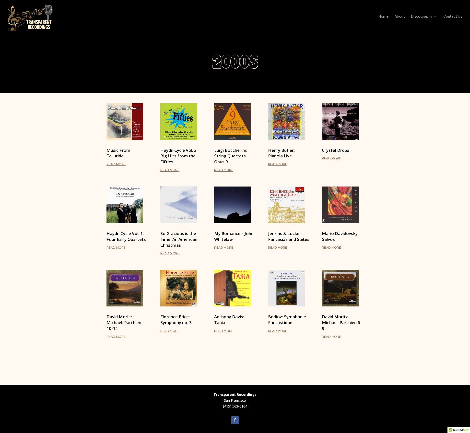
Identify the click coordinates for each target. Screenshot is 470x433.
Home (383, 16)
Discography (421, 16)
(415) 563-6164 (235, 406)
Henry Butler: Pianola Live (281, 153)
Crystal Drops (335, 150)
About (400, 16)
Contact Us (452, 16)
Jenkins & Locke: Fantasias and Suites (288, 236)
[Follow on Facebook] (235, 420)
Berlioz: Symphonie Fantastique (287, 319)
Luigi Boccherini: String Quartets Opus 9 (230, 156)
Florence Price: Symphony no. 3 (176, 319)
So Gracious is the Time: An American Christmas (178, 239)
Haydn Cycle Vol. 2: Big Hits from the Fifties (179, 156)
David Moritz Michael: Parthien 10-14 (123, 322)
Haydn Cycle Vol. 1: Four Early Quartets (126, 236)
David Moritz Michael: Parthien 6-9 (342, 322)
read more (116, 164)
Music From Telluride (118, 153)
